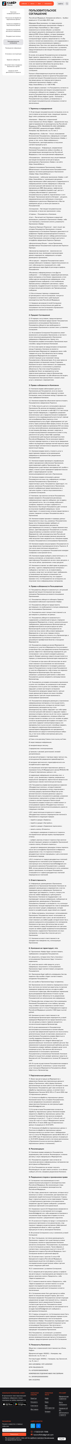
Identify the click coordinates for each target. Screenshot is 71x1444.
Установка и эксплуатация (13, 54)
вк (38, 1425)
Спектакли (34, 1405)
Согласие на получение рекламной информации (13, 30)
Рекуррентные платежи (13, 36)
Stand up (34, 1398)
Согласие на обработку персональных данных (13, 24)
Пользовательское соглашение (13, 42)
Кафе (47, 1398)
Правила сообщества (13, 59)
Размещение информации (13, 48)
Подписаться (14, 1434)
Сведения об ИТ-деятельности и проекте (13, 71)
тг (32, 1425)
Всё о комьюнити (63, 1403)
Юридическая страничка (64, 1397)
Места (32, 3)
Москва (9, 5)
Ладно (61, 1439)
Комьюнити (48, 3)
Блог (39, 3)
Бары (47, 1402)
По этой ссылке (49, 1438)
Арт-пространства (49, 1407)
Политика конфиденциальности (13, 12)
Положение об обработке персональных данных (13, 18)
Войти (60, 4)
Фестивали (34, 1409)
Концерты (34, 1402)
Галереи (47, 1411)
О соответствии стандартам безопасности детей (13, 65)
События (24, 3)
